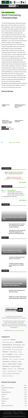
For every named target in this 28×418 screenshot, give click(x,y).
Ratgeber (4, 368)
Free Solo (16, 354)
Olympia (4, 364)
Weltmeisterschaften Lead (7, 375)
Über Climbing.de (7, 412)
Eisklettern (5, 352)
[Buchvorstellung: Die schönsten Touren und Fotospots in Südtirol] (14, 247)
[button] (2, 7)
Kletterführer (15, 359)
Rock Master (10, 368)
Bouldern (19, 342)
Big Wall (13, 339)
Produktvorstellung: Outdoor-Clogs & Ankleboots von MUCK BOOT (16, 265)
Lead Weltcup (6, 361)
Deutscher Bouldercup (17, 347)
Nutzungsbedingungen (7, 413)
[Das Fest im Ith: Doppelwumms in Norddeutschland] (4, 292)
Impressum (22, 413)
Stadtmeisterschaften (12, 371)
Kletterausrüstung (20, 178)
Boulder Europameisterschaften (8, 342)
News (6, 10)
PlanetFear (9, 127)
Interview (5, 359)
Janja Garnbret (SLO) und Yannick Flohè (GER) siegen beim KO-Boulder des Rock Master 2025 (17, 232)
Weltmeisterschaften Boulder (13, 373)
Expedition (10, 354)
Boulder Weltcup (7, 344)
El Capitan (20, 351)
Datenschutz (16, 413)
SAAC (15, 368)
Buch (23, 344)
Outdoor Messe (12, 364)
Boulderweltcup (17, 344)
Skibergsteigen (21, 368)
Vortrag (4, 373)
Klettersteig (21, 359)
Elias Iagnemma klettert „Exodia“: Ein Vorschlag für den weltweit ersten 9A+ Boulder (17, 225)
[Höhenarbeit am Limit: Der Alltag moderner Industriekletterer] (14, 281)
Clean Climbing (6, 347)
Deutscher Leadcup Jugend (17, 349)
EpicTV (4, 354)
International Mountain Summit (11, 356)
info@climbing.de (19, 330)
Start (2, 10)
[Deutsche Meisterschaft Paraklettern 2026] (14, 214)
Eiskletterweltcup (13, 352)
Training (20, 371)
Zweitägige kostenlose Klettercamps (15, 173)
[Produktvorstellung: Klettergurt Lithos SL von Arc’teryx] (4, 258)
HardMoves (21, 354)
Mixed (19, 361)
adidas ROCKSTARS (6, 339)
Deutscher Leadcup (6, 349)
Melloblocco (14, 361)
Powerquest (5, 366)
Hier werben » (23, 182)
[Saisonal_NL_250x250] (14, 154)
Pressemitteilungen (15, 366)
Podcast (19, 364)
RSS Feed (14, 412)
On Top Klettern (11, 190)
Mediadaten (20, 412)
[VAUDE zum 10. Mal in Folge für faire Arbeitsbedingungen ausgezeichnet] (4, 298)
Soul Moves (4, 371)
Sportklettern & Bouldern (9, 12)
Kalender (10, 359)
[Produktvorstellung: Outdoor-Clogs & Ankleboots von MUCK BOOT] (4, 265)
